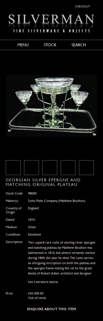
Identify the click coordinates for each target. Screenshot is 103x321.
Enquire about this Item (51, 309)
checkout (82, 6)
